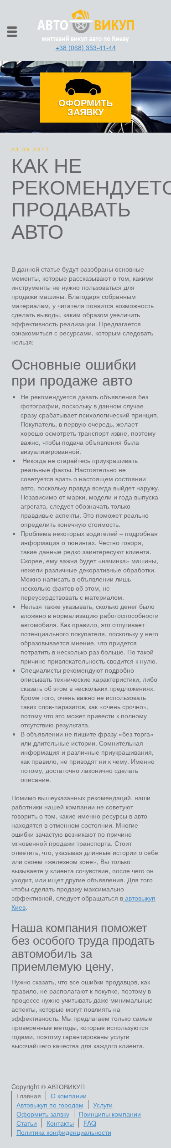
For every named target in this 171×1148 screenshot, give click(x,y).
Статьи (26, 1122)
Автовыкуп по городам (49, 1104)
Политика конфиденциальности (63, 1132)
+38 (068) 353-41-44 (86, 47)
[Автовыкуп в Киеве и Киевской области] (86, 25)
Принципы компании (110, 1113)
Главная (28, 1095)
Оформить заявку (85, 107)
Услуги (103, 1104)
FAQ (89, 1122)
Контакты (60, 1122)
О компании (69, 1095)
